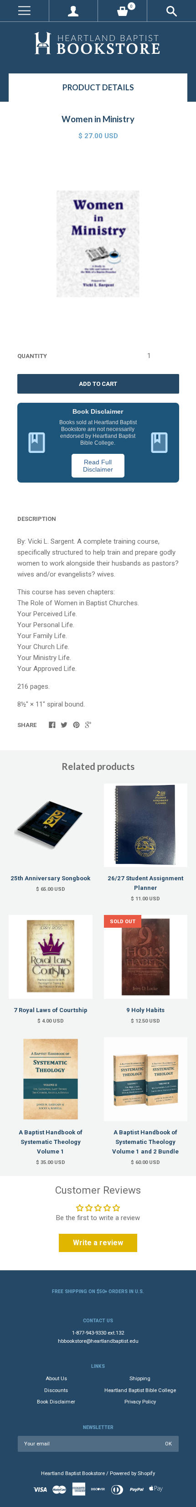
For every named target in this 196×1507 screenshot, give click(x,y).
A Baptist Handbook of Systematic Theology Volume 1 (51, 1142)
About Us (56, 1379)
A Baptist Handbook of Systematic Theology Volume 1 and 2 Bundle (145, 1142)
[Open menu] (24, 10)
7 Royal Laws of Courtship (51, 1010)
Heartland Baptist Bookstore (73, 1473)
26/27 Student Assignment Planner (145, 883)
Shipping (139, 1379)
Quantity (32, 356)
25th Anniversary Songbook (50, 878)
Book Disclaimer (56, 1402)
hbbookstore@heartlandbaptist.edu (98, 1341)
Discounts (56, 1390)
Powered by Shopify (132, 1473)
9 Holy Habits (145, 1010)
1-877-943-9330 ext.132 (98, 1333)
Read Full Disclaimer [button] (98, 465)
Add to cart (98, 383)
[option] (98, 244)
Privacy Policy (140, 1402)
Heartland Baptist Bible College (140, 1390)
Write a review (98, 1242)
